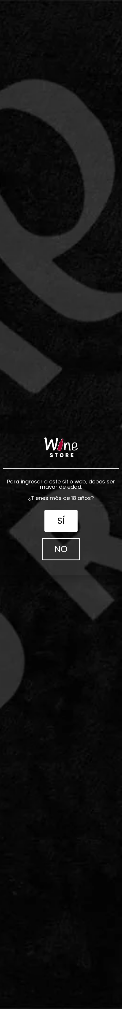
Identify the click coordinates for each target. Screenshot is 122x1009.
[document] (61, 504)
